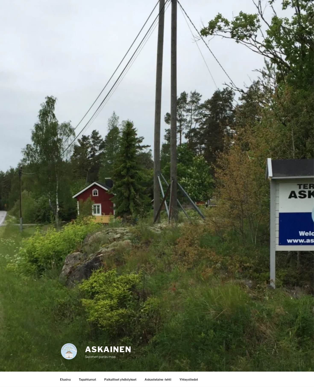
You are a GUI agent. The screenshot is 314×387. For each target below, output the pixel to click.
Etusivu (65, 379)
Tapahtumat (87, 379)
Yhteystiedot (188, 379)
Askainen (108, 349)
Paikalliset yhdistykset (120, 379)
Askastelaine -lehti (158, 379)
